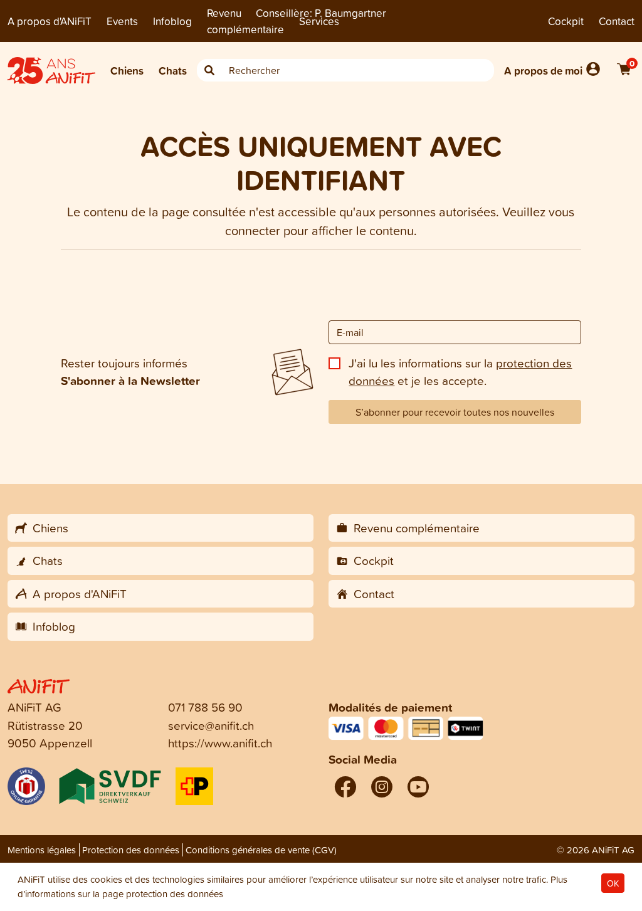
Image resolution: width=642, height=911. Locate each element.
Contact (616, 21)
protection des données (174, 893)
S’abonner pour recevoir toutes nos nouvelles (454, 412)
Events (122, 21)
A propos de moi (543, 70)
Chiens (127, 70)
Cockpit (566, 21)
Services (319, 21)
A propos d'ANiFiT (50, 21)
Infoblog (172, 21)
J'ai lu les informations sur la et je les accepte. (460, 371)
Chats (173, 70)
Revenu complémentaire (245, 21)
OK (613, 883)
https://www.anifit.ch (220, 742)
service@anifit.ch (211, 725)
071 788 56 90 (205, 706)
